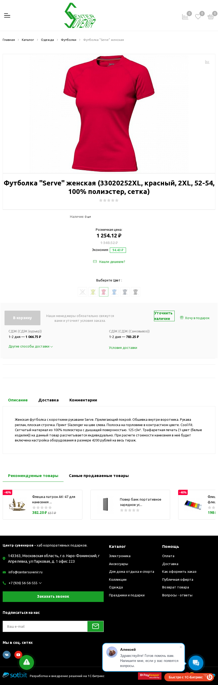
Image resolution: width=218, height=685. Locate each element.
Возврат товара (175, 587)
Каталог (117, 546)
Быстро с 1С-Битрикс (186, 677)
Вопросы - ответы (177, 595)
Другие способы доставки (29, 346)
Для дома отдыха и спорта (131, 571)
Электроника (120, 556)
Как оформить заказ (179, 571)
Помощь (170, 546)
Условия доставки (123, 347)
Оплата (168, 556)
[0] (211, 17)
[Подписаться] (95, 626)
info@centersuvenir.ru (26, 572)
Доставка (170, 564)
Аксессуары (118, 564)
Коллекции (118, 579)
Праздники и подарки (127, 595)
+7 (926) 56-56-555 (23, 583)
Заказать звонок (53, 596)
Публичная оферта (177, 579)
